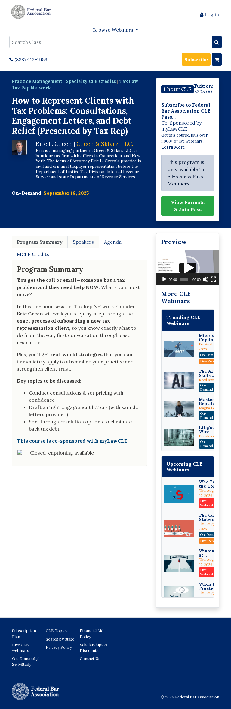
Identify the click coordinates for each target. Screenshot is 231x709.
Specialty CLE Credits (91, 81)
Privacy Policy (59, 647)
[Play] (164, 279)
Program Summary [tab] (40, 242)
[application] (187, 267)
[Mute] (205, 279)
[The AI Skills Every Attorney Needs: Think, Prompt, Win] (179, 380)
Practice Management (37, 81)
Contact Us (90, 658)
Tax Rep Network (31, 88)
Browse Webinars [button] (113, 30)
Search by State (60, 639)
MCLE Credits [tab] (33, 254)
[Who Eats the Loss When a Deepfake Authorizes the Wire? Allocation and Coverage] (179, 493)
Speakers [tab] (83, 242)
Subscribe (196, 59)
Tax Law (128, 81)
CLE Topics (57, 630)
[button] (188, 268)
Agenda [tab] (113, 242)
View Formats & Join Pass (188, 205)
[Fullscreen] (213, 279)
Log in (211, 14)
